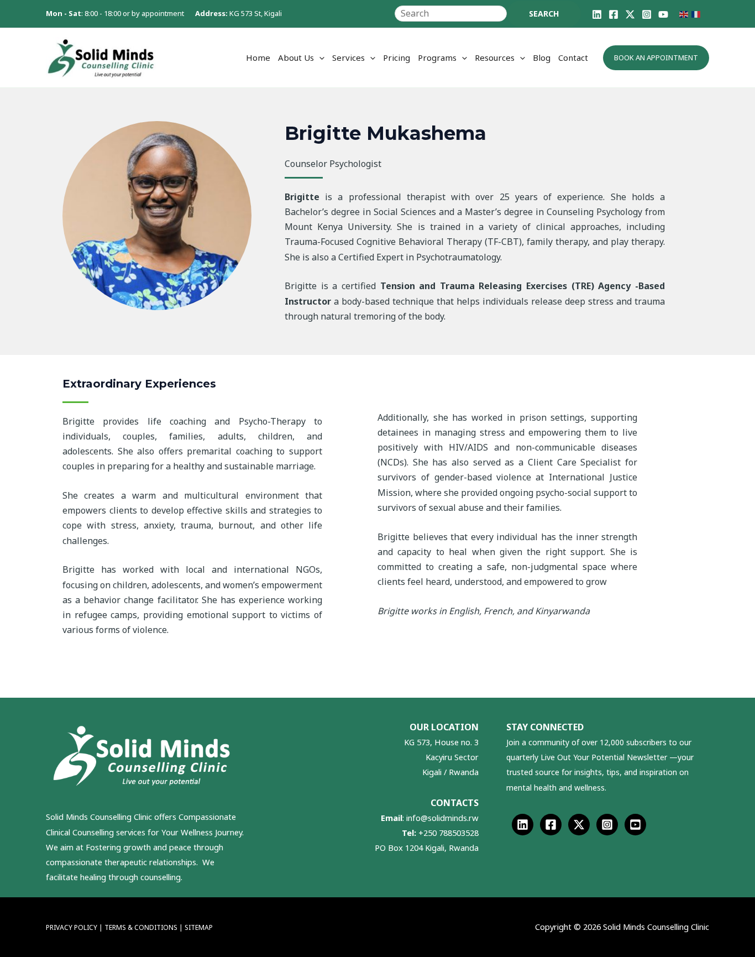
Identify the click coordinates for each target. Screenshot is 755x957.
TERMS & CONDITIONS (141, 927)
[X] (630, 14)
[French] (697, 13)
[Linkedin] (597, 14)
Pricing (396, 57)
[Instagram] (647, 14)
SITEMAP (199, 927)
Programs (437, 57)
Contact (573, 57)
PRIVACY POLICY (71, 927)
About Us (296, 57)
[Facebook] (613, 14)
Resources (495, 57)
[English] (685, 13)
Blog (541, 57)
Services (348, 57)
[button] (319, 57)
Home (258, 57)
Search (544, 13)
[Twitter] (579, 824)
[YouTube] (663, 14)
